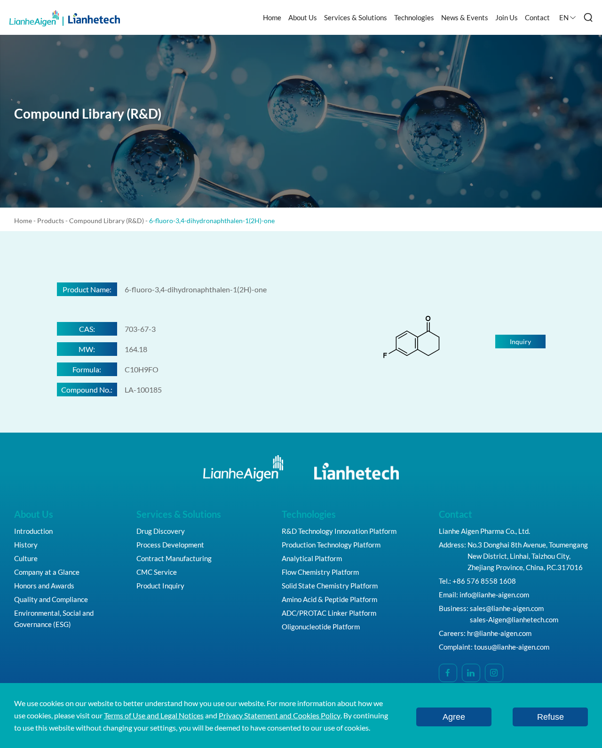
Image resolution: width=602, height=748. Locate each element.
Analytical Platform (312, 558)
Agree (454, 717)
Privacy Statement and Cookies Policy (280, 715)
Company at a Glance (46, 572)
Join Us (506, 17)
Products (50, 221)
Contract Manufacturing (174, 558)
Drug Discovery (160, 531)
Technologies (414, 17)
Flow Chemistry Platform (320, 572)
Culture (26, 558)
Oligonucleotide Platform (321, 626)
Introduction (33, 531)
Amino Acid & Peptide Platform (329, 599)
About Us (302, 17)
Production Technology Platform (331, 544)
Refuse (550, 717)
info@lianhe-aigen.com (494, 594)
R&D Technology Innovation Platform (339, 531)
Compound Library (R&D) (106, 221)
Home (272, 17)
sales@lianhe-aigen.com (507, 608)
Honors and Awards (44, 585)
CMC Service (156, 572)
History (26, 544)
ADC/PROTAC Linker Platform (329, 613)
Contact (537, 17)
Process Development (170, 544)
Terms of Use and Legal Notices (154, 715)
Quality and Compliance (51, 599)
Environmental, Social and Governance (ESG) (54, 618)
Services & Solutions (355, 17)
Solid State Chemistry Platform (330, 585)
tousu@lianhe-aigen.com (511, 647)
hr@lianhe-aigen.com (499, 633)
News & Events (464, 17)
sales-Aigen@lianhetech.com (514, 619)
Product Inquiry (160, 585)
